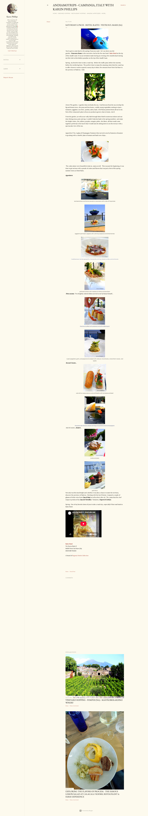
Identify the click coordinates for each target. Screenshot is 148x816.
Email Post (72, 571)
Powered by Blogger (87, 810)
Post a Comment (74, 705)
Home (55, 13)
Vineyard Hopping (64, 13)
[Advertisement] (95, 635)
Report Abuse (8, 77)
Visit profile (12, 51)
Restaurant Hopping (78, 13)
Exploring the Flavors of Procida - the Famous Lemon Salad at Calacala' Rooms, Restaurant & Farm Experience (92, 794)
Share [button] (48, 22)
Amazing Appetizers (94, 13)
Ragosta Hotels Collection (80, 555)
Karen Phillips (12, 16)
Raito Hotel (112, 53)
